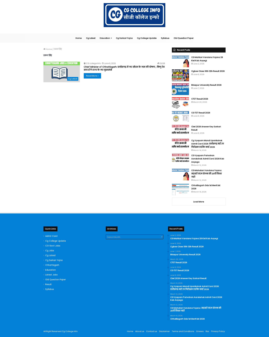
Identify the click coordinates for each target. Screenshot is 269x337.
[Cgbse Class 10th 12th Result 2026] (180, 75)
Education (105, 38)
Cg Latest (90, 38)
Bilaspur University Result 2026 (206, 85)
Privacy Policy (218, 331)
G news (200, 331)
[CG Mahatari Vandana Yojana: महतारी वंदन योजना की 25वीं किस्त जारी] (180, 174)
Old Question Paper (184, 38)
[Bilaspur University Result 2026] (180, 89)
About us (139, 331)
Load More (198, 201)
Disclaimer (164, 331)
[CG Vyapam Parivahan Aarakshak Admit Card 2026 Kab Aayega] (180, 159)
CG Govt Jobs (52, 245)
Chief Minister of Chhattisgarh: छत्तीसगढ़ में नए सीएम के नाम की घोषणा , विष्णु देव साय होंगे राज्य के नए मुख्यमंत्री (124, 68)
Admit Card (51, 236)
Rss (207, 331)
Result (48, 284)
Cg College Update (147, 38)
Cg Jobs (49, 250)
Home (79, 38)
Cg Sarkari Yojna (124, 38)
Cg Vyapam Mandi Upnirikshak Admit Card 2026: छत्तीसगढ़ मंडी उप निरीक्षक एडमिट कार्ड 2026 (207, 143)
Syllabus (165, 38)
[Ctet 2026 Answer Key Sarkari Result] (180, 131)
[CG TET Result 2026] (180, 117)
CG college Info (93, 63)
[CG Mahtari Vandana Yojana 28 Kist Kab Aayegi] (180, 61)
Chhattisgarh (52, 265)
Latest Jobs (51, 274)
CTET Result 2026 (199, 98)
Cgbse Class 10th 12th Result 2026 (208, 71)
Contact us (151, 331)
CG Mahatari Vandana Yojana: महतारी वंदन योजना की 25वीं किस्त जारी (206, 173)
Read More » (92, 75)
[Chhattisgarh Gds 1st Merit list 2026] (180, 189)
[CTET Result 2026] (180, 103)
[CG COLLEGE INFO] (134, 15)
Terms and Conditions (183, 331)
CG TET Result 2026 (200, 112)
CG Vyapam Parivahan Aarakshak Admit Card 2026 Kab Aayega (207, 158)
